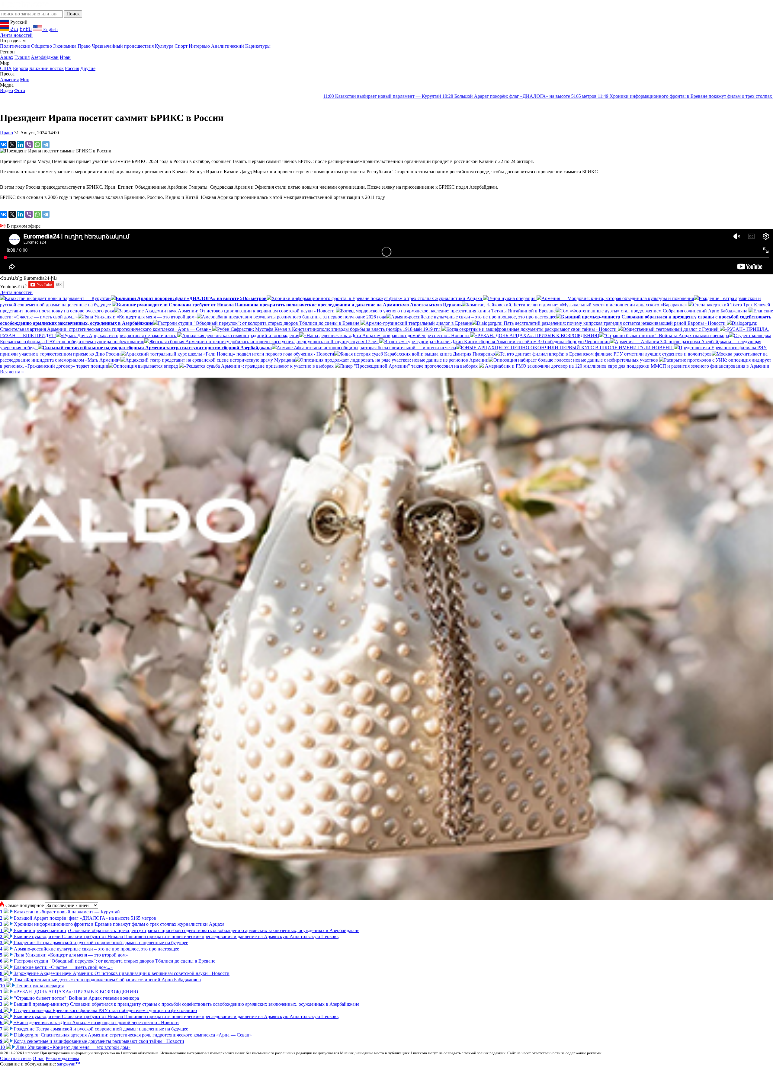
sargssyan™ (68, 1063)
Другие (87, 68)
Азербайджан (45, 57)
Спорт (181, 46)
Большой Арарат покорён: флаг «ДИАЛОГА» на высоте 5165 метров (367, 96)
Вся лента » (12, 371)
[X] (12, 144)
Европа (20, 68)
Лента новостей (16, 35)
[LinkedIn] (20, 144)
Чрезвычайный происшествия (123, 46)
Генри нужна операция (699, 96)
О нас (38, 1058)
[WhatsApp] (37, 144)
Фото (19, 90)
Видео (6, 90)
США (6, 68)
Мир (24, 79)
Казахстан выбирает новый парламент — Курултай (230, 96)
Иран (65, 57)
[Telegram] (46, 144)
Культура (164, 46)
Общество (41, 46)
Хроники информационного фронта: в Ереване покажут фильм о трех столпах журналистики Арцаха (557, 96)
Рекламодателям (62, 1058)
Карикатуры (258, 46)
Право (84, 46)
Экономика (64, 46)
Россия (72, 68)
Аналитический (227, 46)
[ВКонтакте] (3, 144)
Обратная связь (15, 1058)
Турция (22, 57)
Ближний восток (46, 68)
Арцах (6, 57)
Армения (9, 79)
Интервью (199, 46)
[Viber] (29, 144)
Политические (15, 46)
